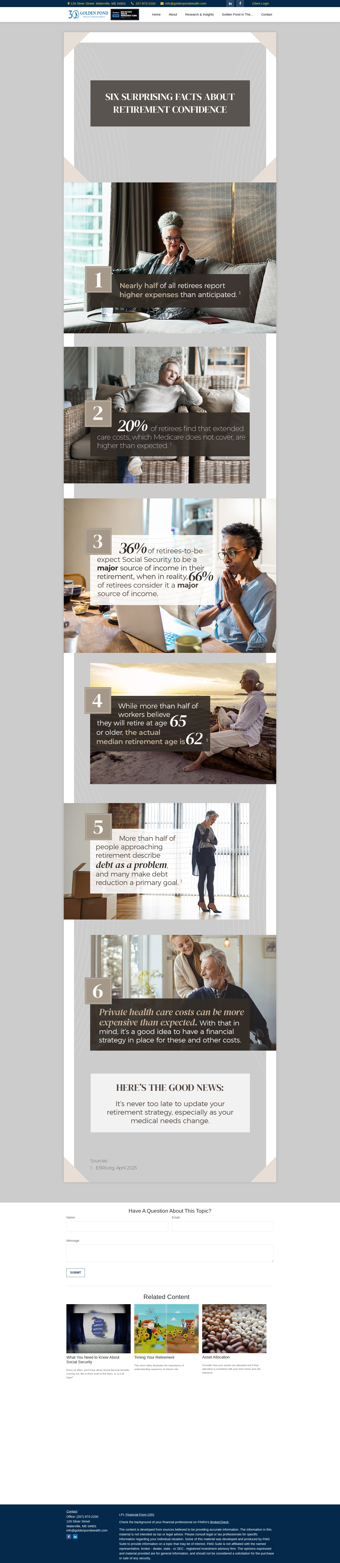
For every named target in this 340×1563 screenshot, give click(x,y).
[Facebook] (240, 3)
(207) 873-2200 (87, 1516)
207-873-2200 (145, 3)
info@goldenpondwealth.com (185, 3)
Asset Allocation (216, 1357)
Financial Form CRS (140, 1514)
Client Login (260, 3)
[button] (156, 14)
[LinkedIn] (230, 3)
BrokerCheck (219, 1522)
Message (72, 1240)
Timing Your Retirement (154, 1357)
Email (176, 1217)
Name (70, 1217)
